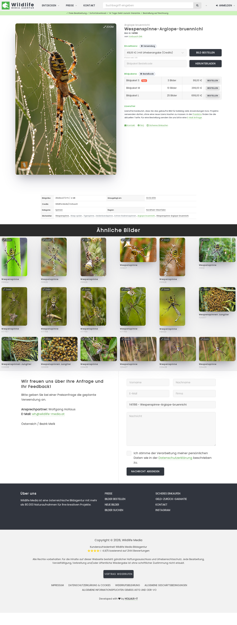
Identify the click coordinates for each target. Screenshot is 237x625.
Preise (70, 5)
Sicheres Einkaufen (158, 125)
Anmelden (225, 5)
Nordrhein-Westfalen (156, 210)
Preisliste (197, 114)
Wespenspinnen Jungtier (214, 314)
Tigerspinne (89, 216)
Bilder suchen (114, 510)
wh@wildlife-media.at (48, 414)
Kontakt (89, 5)
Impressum (57, 585)
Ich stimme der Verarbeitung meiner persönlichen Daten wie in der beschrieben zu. (173, 457)
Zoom (110, 26)
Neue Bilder (112, 504)
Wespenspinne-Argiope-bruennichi (163, 29)
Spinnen (59, 210)
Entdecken (49, 5)
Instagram (163, 510)
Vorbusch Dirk (135, 36)
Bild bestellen (205, 52)
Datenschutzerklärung (175, 458)
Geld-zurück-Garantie (171, 499)
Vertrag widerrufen (118, 574)
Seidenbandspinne (104, 216)
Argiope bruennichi (137, 25)
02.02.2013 (151, 198)
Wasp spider (76, 216)
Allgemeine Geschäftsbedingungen (166, 585)
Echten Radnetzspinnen (125, 216)
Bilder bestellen (115, 499)
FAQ (141, 125)
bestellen (213, 80)
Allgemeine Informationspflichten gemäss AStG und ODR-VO (119, 590)
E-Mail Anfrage (194, 117)
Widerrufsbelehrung (127, 585)
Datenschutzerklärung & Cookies (89, 585)
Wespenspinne (62, 216)
